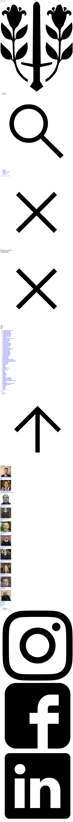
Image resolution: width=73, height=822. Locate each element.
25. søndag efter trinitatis (7, 344)
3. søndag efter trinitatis (6, 345)
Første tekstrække (5, 362)
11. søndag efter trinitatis (7, 332)
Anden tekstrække (6, 356)
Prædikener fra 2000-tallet (7, 379)
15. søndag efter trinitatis (7, 335)
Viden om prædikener (6, 171)
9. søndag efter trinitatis (6, 354)
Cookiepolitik (5, 609)
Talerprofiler (6, 251)
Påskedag (4, 381)
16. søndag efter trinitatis (7, 336)
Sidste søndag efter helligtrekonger (8, 383)
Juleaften (4, 365)
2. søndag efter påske (6, 339)
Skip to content (3, 0)
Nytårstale (4, 373)
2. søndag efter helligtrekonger (8, 338)
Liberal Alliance (5, 369)
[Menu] (0, 168)
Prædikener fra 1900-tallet (7, 378)
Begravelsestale (5, 357)
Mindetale (4, 372)
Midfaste (4, 371)
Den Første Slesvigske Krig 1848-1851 (9, 360)
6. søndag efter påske (6, 351)
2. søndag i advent (6, 341)
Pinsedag (4, 375)
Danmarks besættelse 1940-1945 (8, 359)
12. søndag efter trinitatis (7, 333)
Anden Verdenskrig (6, 355)
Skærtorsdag (5, 385)
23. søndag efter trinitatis (7, 343)
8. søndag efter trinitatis (6, 353)
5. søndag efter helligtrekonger (8, 348)
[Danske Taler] (36, 91)
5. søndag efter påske (6, 349)
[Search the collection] (36, 167)
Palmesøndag (5, 374)
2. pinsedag (4, 337)
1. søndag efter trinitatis (6, 331)
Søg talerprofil (9, 250)
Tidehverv (4, 386)
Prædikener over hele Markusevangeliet (9, 380)
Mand (4, 370)
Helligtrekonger (5, 364)
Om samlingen (5, 173)
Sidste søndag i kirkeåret (7, 384)
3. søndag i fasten (5, 346)
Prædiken (4, 376)
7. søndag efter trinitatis (6, 352)
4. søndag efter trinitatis (6, 347)
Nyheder (4, 172)
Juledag (4, 366)
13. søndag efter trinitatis (7, 334)
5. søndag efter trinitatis (6, 350)
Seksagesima (5, 382)
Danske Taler (5, 608)
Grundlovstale (5, 363)
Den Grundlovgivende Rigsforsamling (9, 361)
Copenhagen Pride (6, 358)
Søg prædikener (3, 250)
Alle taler (4, 93)
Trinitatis (4, 387)
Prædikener (2, 251)
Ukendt (4, 388)
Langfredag (4, 368)
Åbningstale (5, 389)
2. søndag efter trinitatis (6, 340)
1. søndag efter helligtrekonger (8, 330)
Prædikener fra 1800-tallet (7, 377)
